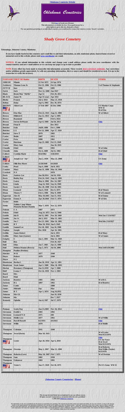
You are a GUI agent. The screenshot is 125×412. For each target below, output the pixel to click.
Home (78, 379)
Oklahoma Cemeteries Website (62, 2)
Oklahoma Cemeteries (66, 399)
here (56, 23)
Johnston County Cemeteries (59, 379)
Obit (100, 122)
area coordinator (48, 56)
